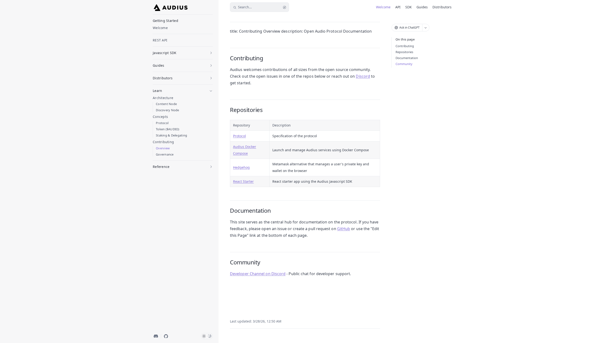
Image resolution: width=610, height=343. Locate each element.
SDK (408, 7)
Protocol (162, 123)
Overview (163, 148)
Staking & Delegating (171, 135)
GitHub (343, 228)
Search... (245, 7)
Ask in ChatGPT (409, 27)
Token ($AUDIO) (167, 129)
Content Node (166, 104)
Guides (422, 7)
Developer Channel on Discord (257, 273)
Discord (363, 76)
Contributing (405, 46)
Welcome (160, 27)
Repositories (404, 52)
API (398, 7)
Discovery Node (167, 110)
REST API (160, 40)
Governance (165, 154)
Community (404, 64)
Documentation (407, 58)
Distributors (442, 7)
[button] (183, 51)
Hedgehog (241, 167)
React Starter (243, 181)
